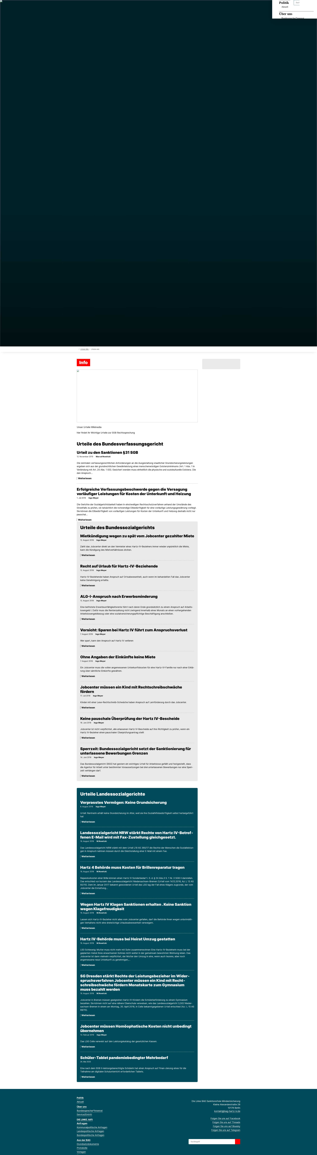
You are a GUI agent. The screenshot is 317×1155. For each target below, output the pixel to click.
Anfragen (82, 1123)
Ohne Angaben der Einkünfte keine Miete (117, 657)
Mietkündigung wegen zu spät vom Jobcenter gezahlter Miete (137, 536)
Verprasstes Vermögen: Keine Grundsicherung (123, 802)
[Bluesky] (86, 5)
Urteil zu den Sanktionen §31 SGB (107, 452)
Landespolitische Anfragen (90, 1131)
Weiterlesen (85, 478)
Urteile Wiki (84, 349)
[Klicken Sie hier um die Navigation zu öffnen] (312, 5)
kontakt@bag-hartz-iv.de (227, 1111)
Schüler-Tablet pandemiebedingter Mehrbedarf (124, 1057)
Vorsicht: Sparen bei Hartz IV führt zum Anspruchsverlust (133, 630)
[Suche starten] (237, 1141)
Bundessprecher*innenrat (292, 18)
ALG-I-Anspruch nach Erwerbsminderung (119, 596)
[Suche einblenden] (304, 5)
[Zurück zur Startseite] (77, 349)
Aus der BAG (84, 1140)
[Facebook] (78, 5)
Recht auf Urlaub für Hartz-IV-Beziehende (119, 566)
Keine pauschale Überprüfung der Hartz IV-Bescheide (129, 718)
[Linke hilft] (221, 364)
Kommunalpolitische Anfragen (92, 1127)
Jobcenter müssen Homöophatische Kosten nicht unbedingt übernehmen (135, 1028)
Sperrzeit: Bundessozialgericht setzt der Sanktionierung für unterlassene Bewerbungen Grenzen (135, 750)
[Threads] (82, 5)
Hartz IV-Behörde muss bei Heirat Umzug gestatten (127, 939)
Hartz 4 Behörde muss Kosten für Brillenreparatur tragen (132, 867)
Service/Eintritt (84, 1114)
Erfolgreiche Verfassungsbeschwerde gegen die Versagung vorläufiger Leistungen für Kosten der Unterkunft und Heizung (134, 491)
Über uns (285, 14)
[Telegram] (90, 5)
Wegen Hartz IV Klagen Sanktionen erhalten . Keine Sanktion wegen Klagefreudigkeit (135, 906)
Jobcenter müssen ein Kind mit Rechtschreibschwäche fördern (131, 689)
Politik (80, 1097)
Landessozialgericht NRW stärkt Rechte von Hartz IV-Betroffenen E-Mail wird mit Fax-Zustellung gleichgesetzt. (136, 834)
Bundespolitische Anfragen (90, 1135)
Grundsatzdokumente (88, 1144)
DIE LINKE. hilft (85, 1119)
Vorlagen (81, 1152)
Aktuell (80, 1101)
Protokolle (82, 1148)
